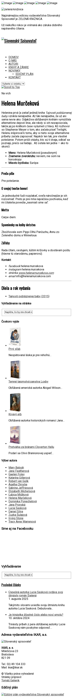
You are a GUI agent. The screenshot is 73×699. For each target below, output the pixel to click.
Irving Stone (16, 518)
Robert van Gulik (19, 481)
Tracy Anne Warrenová (22, 521)
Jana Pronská (17, 504)
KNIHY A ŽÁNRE (19, 67)
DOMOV (14, 57)
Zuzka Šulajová (18, 515)
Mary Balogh (16, 467)
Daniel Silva (16, 511)
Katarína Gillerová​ (19, 477)
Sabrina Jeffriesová (21, 488)
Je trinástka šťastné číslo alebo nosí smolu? (36, 614)
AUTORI (13, 64)
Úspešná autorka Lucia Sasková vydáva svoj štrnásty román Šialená (36, 593)
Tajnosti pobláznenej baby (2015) (29, 296)
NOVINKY (14, 70)
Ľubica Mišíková (19, 494)
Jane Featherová (19, 471)
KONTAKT (15, 77)
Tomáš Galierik (10, 680)
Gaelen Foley (17, 474)
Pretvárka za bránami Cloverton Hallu (31, 447)
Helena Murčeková (20, 498)
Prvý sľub (14, 349)
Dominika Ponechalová (23, 501)
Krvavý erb (15, 414)
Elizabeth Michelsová (22, 491)
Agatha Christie (18, 484)
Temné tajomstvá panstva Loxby (28, 381)
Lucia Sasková (17, 508)
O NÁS (13, 60)
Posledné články (11, 584)
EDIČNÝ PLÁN (24, 74)
